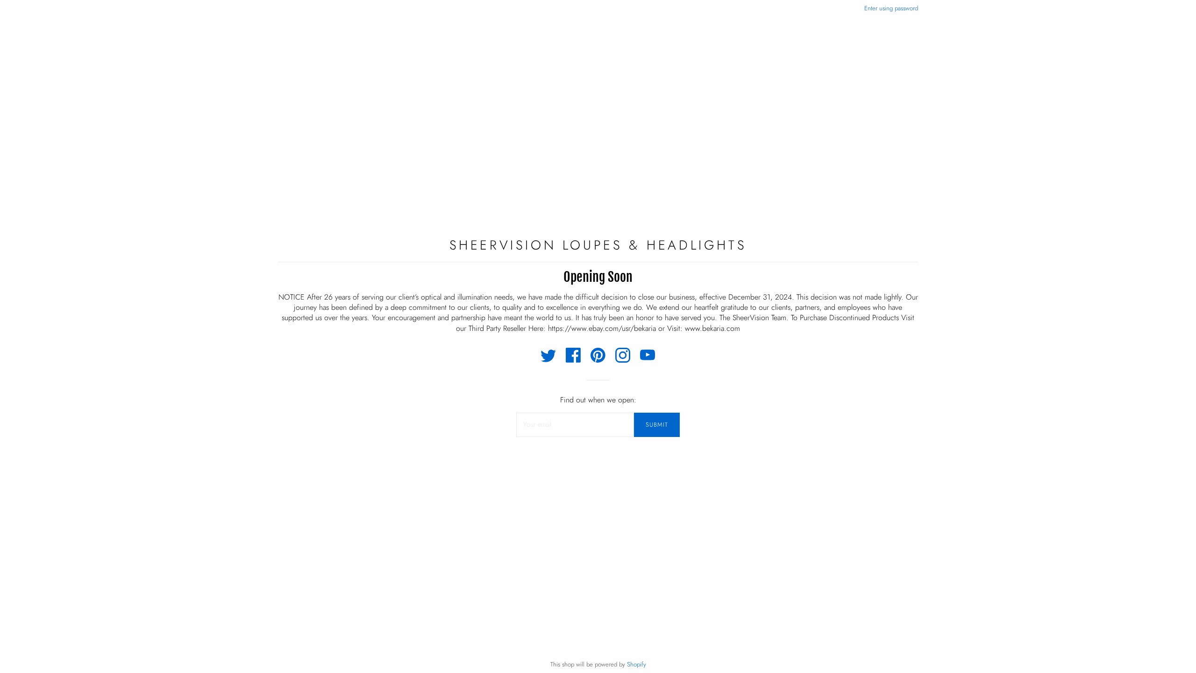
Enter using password (891, 8)
